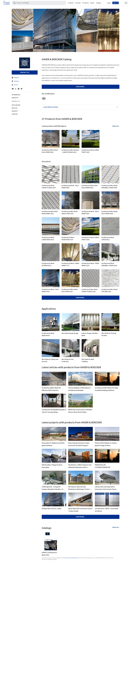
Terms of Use (66, 558)
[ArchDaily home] (6, 3)
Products (85, 3)
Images (98, 3)
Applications (16, 105)
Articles (78, 3)
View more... (80, 298)
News (92, 3)
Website (16, 77)
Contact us (24, 72)
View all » (115, 126)
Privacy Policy (74, 558)
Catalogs (15, 114)
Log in (109, 3)
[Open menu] (126, 3)
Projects (71, 3)
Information (16, 95)
